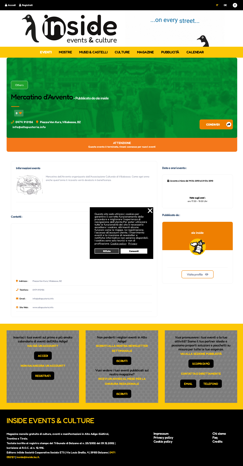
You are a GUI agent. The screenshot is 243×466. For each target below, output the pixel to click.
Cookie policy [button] (118, 243)
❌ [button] (150, 210)
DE (225, 5)
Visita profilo (195, 274)
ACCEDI (43, 355)
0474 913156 (24, 122)
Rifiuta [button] (107, 251)
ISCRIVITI (121, 361)
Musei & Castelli (93, 52)
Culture (122, 52)
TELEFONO (210, 383)
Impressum (161, 434)
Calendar (195, 52)
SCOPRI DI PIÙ (201, 363)
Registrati (27, 5)
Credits (217, 441)
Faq (215, 437)
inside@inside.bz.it (28, 457)
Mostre (65, 52)
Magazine (145, 52)
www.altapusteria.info (43, 307)
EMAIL (188, 383)
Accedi (12, 5)
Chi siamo (219, 434)
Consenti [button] (134, 251)
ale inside (102, 98)
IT (217, 5)
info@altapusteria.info (29, 127)
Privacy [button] (132, 243)
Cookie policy (163, 441)
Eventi (46, 52)
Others (19, 85)
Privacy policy (163, 437)
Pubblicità (170, 52)
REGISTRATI (42, 376)
